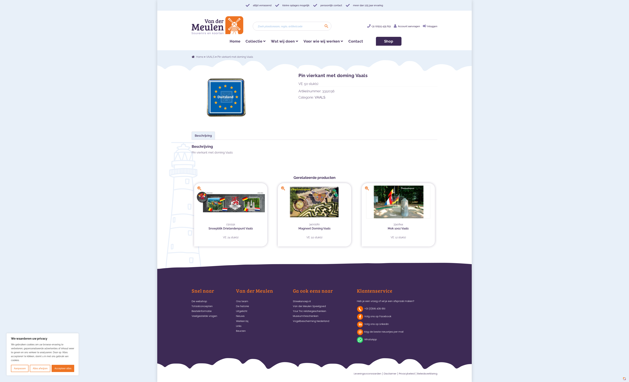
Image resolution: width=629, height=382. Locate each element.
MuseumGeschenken (305, 316)
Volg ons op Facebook (377, 316)
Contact (355, 41)
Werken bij (242, 321)
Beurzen (241, 331)
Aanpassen (20, 368)
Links (238, 326)
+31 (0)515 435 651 (381, 26)
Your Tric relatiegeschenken (309, 311)
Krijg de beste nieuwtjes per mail (383, 331)
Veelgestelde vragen (204, 316)
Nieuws (240, 316)
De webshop (199, 301)
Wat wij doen (283, 41)
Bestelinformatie (202, 311)
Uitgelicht (241, 311)
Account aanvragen (409, 26)
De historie (242, 306)
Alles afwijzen (40, 368)
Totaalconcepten (202, 306)
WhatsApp (370, 339)
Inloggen (432, 26)
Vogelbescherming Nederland (311, 321)
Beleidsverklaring (427, 373)
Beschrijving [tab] (203, 135)
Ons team (242, 301)
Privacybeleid (407, 373)
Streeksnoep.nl (302, 301)
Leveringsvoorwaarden (367, 373)
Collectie (254, 41)
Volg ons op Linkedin (376, 324)
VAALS (210, 56)
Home (235, 41)
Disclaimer (390, 373)
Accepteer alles (63, 368)
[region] (43, 354)
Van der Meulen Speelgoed (309, 306)
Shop (388, 41)
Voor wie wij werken (322, 41)
